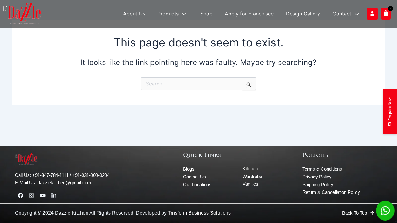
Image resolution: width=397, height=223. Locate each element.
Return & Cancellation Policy (331, 192)
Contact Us (194, 176)
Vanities (250, 183)
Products (168, 14)
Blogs (188, 169)
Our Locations (197, 184)
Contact (341, 14)
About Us (134, 14)
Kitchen (250, 168)
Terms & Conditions (322, 169)
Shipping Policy (317, 184)
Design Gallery (303, 14)
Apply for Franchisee (249, 14)
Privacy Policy (317, 176)
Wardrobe (252, 176)
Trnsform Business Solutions (199, 213)
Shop (206, 14)
